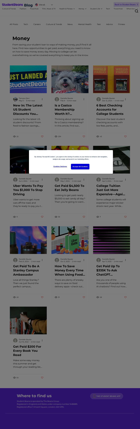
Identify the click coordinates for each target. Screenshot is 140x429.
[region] (71, 162)
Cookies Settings (60, 166)
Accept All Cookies (80, 166)
